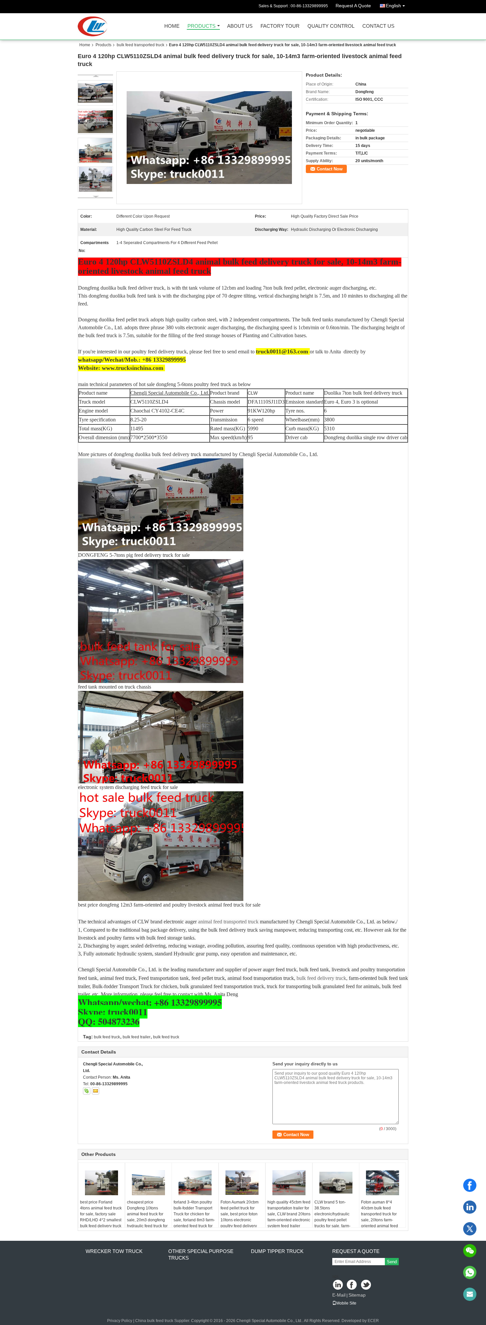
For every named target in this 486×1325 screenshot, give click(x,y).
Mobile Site (346, 1303)
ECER (373, 1320)
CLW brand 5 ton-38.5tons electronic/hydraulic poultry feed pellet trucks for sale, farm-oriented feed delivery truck (333, 1220)
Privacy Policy (119, 1320)
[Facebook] (469, 1185)
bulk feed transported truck (140, 45)
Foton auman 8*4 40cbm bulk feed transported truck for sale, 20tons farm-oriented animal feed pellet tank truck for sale (383, 1217)
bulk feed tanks (317, 319)
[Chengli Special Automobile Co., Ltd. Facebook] (352, 1285)
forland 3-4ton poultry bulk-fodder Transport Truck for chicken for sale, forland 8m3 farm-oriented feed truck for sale (194, 1217)
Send (392, 1261)
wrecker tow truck (114, 1251)
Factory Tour (280, 26)
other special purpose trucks (200, 1254)
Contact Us (378, 26)
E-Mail (338, 1295)
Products (201, 26)
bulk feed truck (107, 1037)
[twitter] (469, 1228)
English (393, 5)
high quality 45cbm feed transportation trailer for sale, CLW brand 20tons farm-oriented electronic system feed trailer (288, 1214)
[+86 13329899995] (469, 1272)
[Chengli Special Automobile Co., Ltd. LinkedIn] (338, 1285)
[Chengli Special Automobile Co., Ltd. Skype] (86, 1090)
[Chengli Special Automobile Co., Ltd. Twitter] (366, 1285)
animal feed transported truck (228, 921)
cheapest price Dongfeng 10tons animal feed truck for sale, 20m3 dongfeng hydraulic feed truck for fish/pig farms (147, 1217)
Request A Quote (353, 5)
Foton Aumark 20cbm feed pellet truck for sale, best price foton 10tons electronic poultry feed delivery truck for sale (240, 1217)
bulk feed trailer (136, 1037)
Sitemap (357, 1295)
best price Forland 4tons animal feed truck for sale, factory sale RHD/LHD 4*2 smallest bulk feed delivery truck (101, 1214)
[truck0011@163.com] (469, 1294)
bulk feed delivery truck (321, 978)
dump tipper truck (277, 1251)
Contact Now (330, 168)
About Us (240, 26)
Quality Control (330, 26)
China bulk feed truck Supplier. (163, 1320)
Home (172, 26)
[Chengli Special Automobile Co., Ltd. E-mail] (95, 1090)
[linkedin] (469, 1207)
